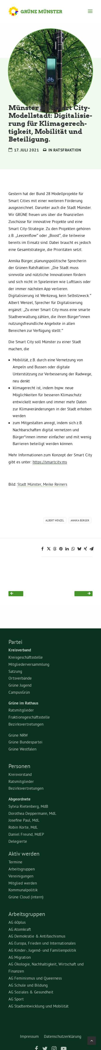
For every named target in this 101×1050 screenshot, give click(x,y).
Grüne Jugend (19, 685)
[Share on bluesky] (79, 549)
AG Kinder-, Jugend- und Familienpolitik (42, 950)
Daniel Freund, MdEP (26, 834)
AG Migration (19, 957)
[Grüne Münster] (39, 11)
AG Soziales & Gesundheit (30, 991)
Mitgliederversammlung (28, 664)
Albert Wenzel (55, 520)
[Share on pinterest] (61, 549)
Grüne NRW (18, 735)
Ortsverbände (20, 678)
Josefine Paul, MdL (23, 820)
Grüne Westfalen (22, 748)
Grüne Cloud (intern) (25, 896)
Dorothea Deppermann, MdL (32, 813)
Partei (15, 641)
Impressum (29, 1036)
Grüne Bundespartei (25, 741)
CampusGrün (19, 692)
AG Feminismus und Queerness (35, 978)
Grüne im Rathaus (23, 703)
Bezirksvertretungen (25, 724)
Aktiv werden (23, 853)
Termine (15, 861)
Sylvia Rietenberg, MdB (28, 806)
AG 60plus (17, 922)
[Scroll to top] (91, 1039)
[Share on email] (91, 549)
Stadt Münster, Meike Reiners (42, 484)
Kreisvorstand (20, 774)
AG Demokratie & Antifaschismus (36, 936)
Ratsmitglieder (21, 710)
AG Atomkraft (19, 929)
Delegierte (17, 841)
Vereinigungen (20, 875)
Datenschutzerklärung (62, 1036)
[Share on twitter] (48, 549)
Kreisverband (19, 650)
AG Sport (16, 998)
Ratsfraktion (67, 150)
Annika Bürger (80, 520)
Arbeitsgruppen (21, 868)
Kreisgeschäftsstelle (25, 657)
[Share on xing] (85, 549)
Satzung (15, 671)
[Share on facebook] (42, 549)
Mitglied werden (22, 883)
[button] (90, 11)
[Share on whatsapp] (73, 549)
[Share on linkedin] (67, 549)
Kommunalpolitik (23, 889)
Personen (19, 765)
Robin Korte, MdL (23, 827)
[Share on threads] (55, 549)
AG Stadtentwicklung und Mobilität (38, 1006)
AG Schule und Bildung (28, 985)
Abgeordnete (19, 799)
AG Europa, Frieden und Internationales (42, 943)
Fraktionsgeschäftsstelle (29, 717)
